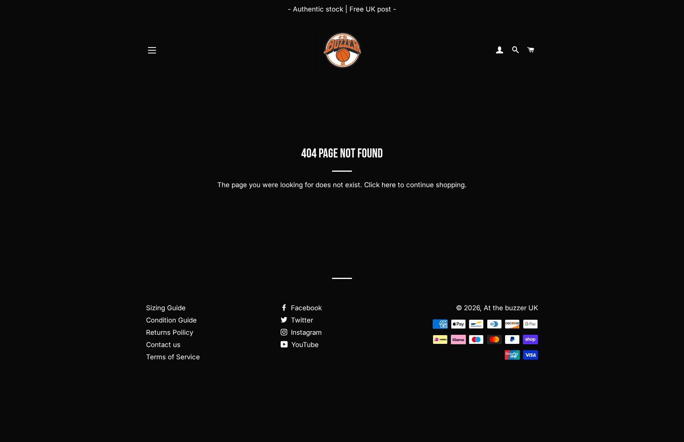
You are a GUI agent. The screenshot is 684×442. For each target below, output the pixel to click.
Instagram (305, 332)
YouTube (304, 345)
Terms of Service (173, 357)
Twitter (301, 320)
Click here (380, 185)
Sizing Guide (166, 308)
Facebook (305, 308)
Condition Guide (171, 320)
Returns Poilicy (169, 332)
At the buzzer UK (511, 308)
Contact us (163, 345)
